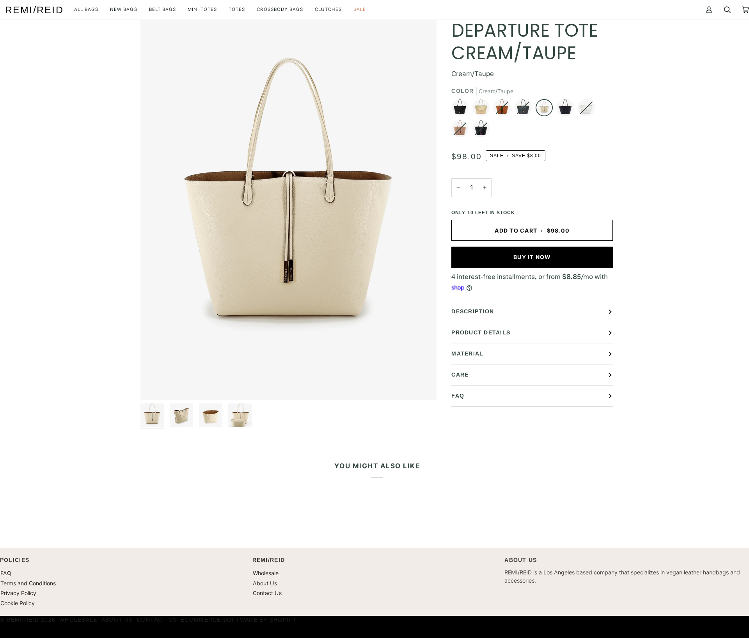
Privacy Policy (18, 593)
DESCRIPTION (472, 311)
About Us (265, 583)
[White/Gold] (588, 109)
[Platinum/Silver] (482, 109)
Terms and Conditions (28, 583)
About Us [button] (520, 560)
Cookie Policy (17, 603)
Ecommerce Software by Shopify (239, 620)
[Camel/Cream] (504, 109)
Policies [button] (14, 560)
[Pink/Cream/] (461, 130)
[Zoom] (155, 385)
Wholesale (266, 573)
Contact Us (267, 593)
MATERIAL (467, 353)
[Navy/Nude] (567, 109)
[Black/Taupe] (461, 109)
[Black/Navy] (481, 130)
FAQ (457, 396)
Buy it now (532, 257)
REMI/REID (23, 620)
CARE (460, 374)
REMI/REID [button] (268, 560)
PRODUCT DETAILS (480, 332)
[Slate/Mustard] (525, 109)
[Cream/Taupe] (546, 109)
